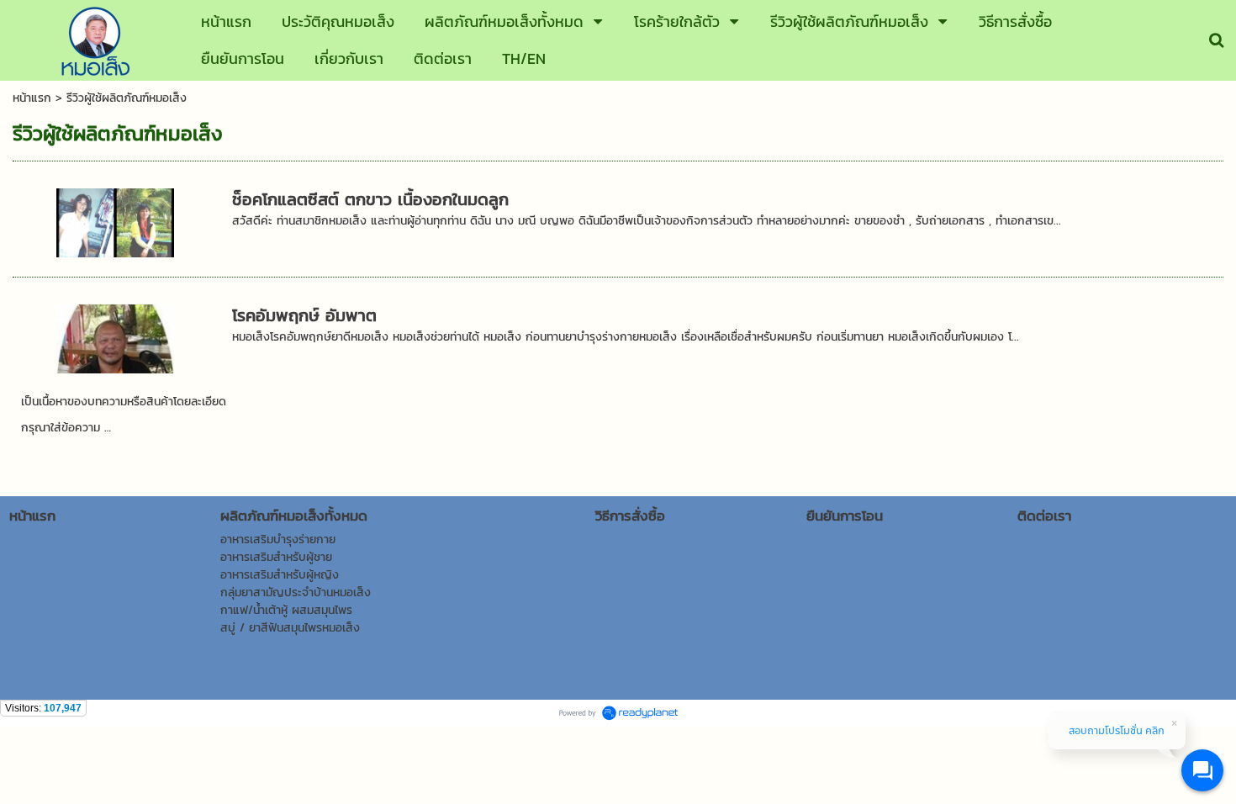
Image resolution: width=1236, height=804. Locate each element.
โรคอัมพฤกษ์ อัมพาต (304, 315)
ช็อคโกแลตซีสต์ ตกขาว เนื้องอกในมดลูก (370, 199)
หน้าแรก (32, 98)
